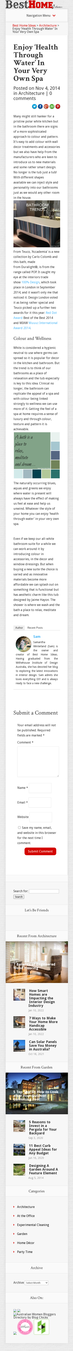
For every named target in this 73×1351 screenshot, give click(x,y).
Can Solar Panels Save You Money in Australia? (43, 1045)
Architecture (48, 25)
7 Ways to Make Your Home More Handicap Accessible (43, 1023)
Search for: (20, 891)
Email (22, 802)
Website (23, 817)
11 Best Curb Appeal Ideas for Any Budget (43, 1149)
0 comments (32, 96)
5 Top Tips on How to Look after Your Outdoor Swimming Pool (35, 1095)
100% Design (30, 282)
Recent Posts (35, 627)
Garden (22, 1234)
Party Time (25, 1252)
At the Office (26, 1216)
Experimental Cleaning (33, 1225)
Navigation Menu (38, 15)
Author (19, 627)
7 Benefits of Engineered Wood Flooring (34, 966)
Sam (36, 637)
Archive (18, 1282)
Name (22, 788)
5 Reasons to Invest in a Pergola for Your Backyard (43, 1127)
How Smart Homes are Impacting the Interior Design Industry (41, 998)
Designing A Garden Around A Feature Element (43, 1169)
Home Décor (25, 1243)
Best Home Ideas (24, 25)
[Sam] (23, 651)
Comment (25, 742)
